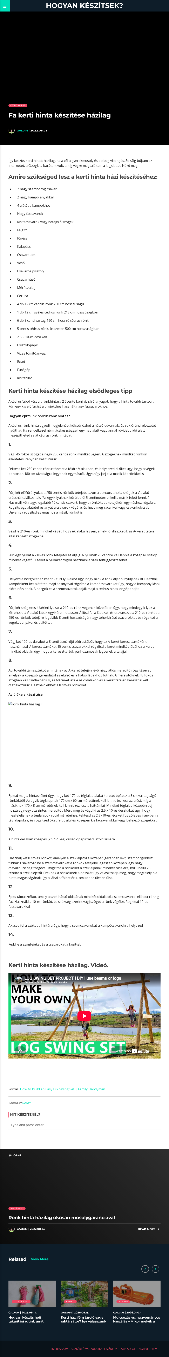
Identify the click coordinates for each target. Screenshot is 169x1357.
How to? (123, 1301)
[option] (32, 1304)
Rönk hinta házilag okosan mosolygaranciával (61, 1217)
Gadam (22, 130)
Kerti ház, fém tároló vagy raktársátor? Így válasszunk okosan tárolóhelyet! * (83, 1321)
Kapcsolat (128, 1349)
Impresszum (59, 1349)
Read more (147, 1229)
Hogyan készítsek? (84, 5)
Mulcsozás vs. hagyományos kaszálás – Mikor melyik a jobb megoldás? (136, 1321)
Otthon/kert (18, 105)
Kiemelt (70, 1301)
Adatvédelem (148, 1349)
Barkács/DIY (17, 1208)
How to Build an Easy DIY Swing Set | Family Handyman (62, 1089)
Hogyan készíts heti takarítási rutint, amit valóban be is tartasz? (26, 1321)
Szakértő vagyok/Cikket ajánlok (94, 1349)
